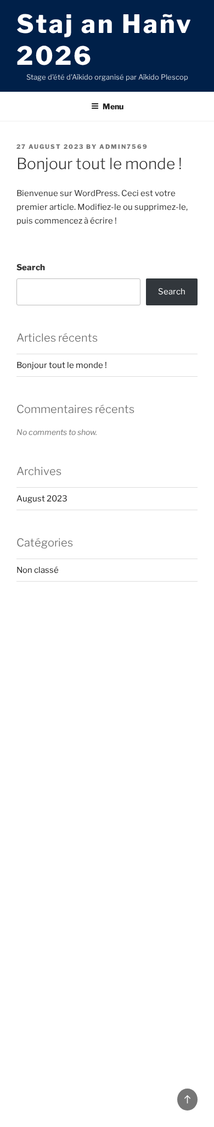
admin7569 (123, 146)
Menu (113, 106)
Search (30, 267)
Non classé (37, 570)
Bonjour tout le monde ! (61, 365)
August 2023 (41, 499)
